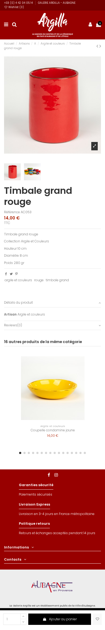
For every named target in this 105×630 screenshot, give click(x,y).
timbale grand (57, 280)
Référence (12, 212)
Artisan (10, 314)
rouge (39, 280)
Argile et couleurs (31, 314)
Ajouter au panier (63, 619)
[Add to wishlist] (97, 619)
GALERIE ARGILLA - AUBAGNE (56, 3)
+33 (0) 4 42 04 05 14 (19, 3)
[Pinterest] (16, 274)
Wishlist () (16, 7)
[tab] (52, 303)
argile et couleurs (18, 280)
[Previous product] (97, 46)
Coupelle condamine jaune (53, 430)
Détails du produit (18, 302)
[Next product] (100, 46)
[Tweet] (11, 274)
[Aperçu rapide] (90, 372)
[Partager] (6, 274)
